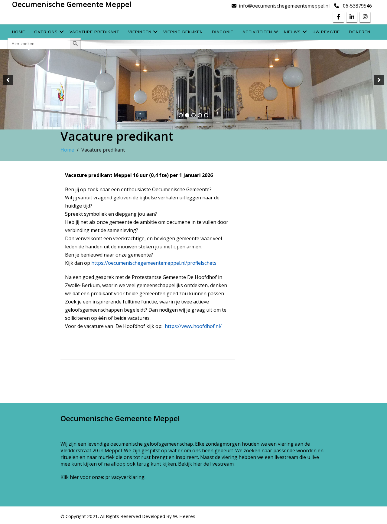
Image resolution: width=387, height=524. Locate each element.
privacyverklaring (125, 477)
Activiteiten (257, 32)
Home (18, 32)
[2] (187, 115)
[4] (200, 115)
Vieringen (139, 32)
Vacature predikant (94, 32)
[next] (379, 80)
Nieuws (292, 32)
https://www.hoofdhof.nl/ (193, 326)
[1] (181, 115)
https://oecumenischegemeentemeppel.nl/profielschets (153, 263)
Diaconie (222, 32)
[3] (193, 115)
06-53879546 (357, 5)
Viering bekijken (183, 32)
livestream (222, 463)
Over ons (46, 32)
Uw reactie (326, 32)
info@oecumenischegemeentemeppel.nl (284, 5)
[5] (206, 115)
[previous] (8, 80)
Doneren (359, 32)
